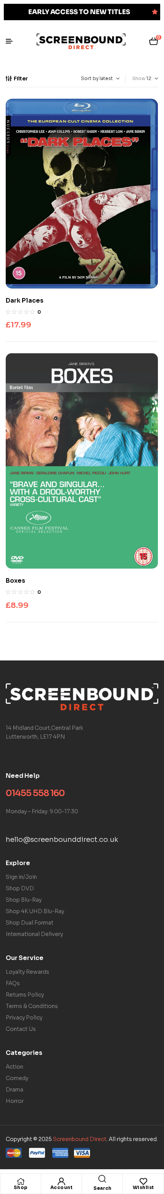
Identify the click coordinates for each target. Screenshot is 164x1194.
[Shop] (20, 1181)
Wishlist (143, 1187)
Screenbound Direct (79, 1139)
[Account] (61, 1181)
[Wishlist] (143, 1181)
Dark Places (24, 300)
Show (138, 78)
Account (61, 1187)
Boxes (15, 581)
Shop (21, 1187)
